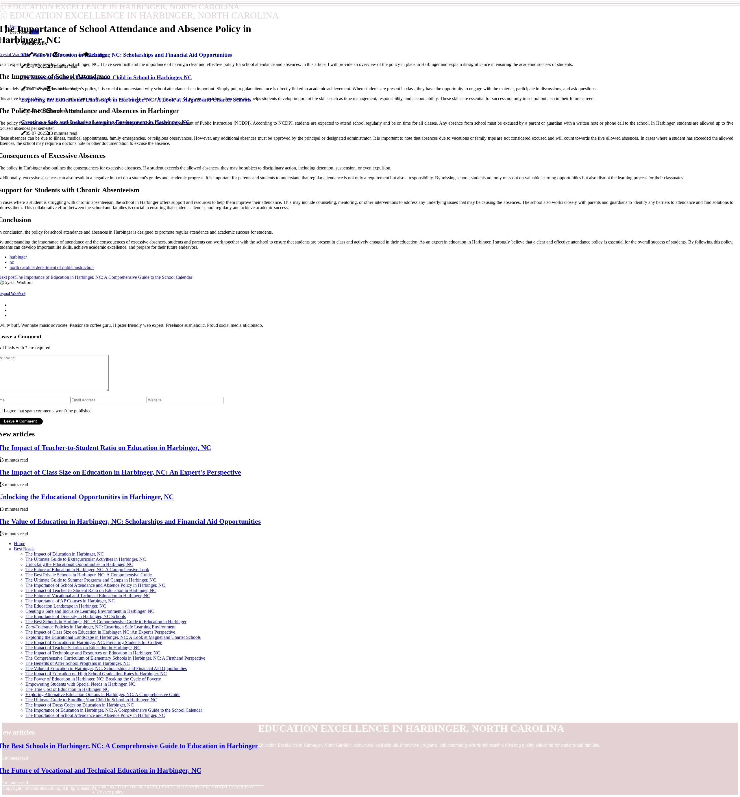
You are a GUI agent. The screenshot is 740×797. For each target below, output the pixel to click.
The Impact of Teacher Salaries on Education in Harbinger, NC (82, 647)
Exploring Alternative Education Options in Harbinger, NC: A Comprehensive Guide (102, 694)
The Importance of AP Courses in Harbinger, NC (70, 600)
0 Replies (97, 54)
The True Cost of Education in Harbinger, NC (67, 689)
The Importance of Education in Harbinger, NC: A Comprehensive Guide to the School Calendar (113, 710)
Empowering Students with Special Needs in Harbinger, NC (80, 684)
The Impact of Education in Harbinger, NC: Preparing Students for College (93, 642)
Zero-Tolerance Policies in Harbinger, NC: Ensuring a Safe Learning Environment (100, 626)
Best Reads (24, 548)
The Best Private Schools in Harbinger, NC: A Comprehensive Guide (88, 574)
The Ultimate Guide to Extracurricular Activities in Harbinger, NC (85, 559)
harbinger (18, 256)
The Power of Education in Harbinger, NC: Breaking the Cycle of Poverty (93, 678)
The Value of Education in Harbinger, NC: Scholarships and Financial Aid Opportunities (106, 668)
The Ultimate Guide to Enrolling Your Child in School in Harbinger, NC (91, 699)
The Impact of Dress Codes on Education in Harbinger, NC (79, 704)
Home (19, 543)
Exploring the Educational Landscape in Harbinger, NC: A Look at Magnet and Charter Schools (113, 637)
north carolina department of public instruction (52, 267)
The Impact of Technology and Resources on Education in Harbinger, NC (92, 652)
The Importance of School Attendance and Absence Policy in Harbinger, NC (95, 585)
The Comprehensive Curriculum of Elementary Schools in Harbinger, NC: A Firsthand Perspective (115, 658)
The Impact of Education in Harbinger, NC (64, 553)
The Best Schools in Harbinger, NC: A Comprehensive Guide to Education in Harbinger (105, 621)
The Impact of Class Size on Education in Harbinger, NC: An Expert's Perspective (100, 632)
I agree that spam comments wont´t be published (48, 410)
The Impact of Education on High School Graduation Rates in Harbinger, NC (96, 673)
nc (12, 262)
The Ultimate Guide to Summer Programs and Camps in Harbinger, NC (90, 580)
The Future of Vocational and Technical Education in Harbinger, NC (87, 595)
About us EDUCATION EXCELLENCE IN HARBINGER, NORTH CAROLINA (175, 786)
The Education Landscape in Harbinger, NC (65, 606)
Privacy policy (110, 791)
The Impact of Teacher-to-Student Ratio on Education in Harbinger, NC (90, 590)
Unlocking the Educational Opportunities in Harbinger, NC (79, 564)
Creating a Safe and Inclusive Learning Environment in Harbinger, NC (89, 611)
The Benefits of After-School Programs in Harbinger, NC (77, 663)
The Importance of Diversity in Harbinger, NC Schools (75, 616)
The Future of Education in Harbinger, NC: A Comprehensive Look (87, 569)
